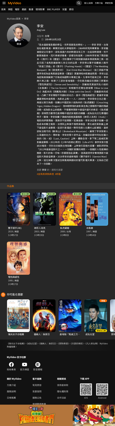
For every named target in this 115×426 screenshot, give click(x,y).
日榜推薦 (11, 397)
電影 (17, 9)
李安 (26, 18)
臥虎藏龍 (64, 227)
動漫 (31, 9)
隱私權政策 (62, 391)
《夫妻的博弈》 (77, 343)
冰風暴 (89, 227)
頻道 (10, 9)
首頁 (3, 9)
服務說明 (11, 391)
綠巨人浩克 (39, 227)
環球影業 (40, 9)
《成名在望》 (32, 343)
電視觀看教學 (39, 404)
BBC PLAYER (53, 9)
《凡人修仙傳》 (92, 343)
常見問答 (36, 385)
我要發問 (36, 391)
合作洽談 (61, 397)
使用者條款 (62, 385)
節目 (71, 9)
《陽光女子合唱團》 (16, 343)
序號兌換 (109, 3)
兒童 (64, 9)
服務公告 (36, 397)
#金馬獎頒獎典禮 (45, 173)
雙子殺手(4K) (14, 227)
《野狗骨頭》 (63, 343)
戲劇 (24, 9)
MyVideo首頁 (14, 18)
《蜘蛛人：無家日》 (47, 343)
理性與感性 (13, 276)
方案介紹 (99, 3)
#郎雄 (58, 173)
